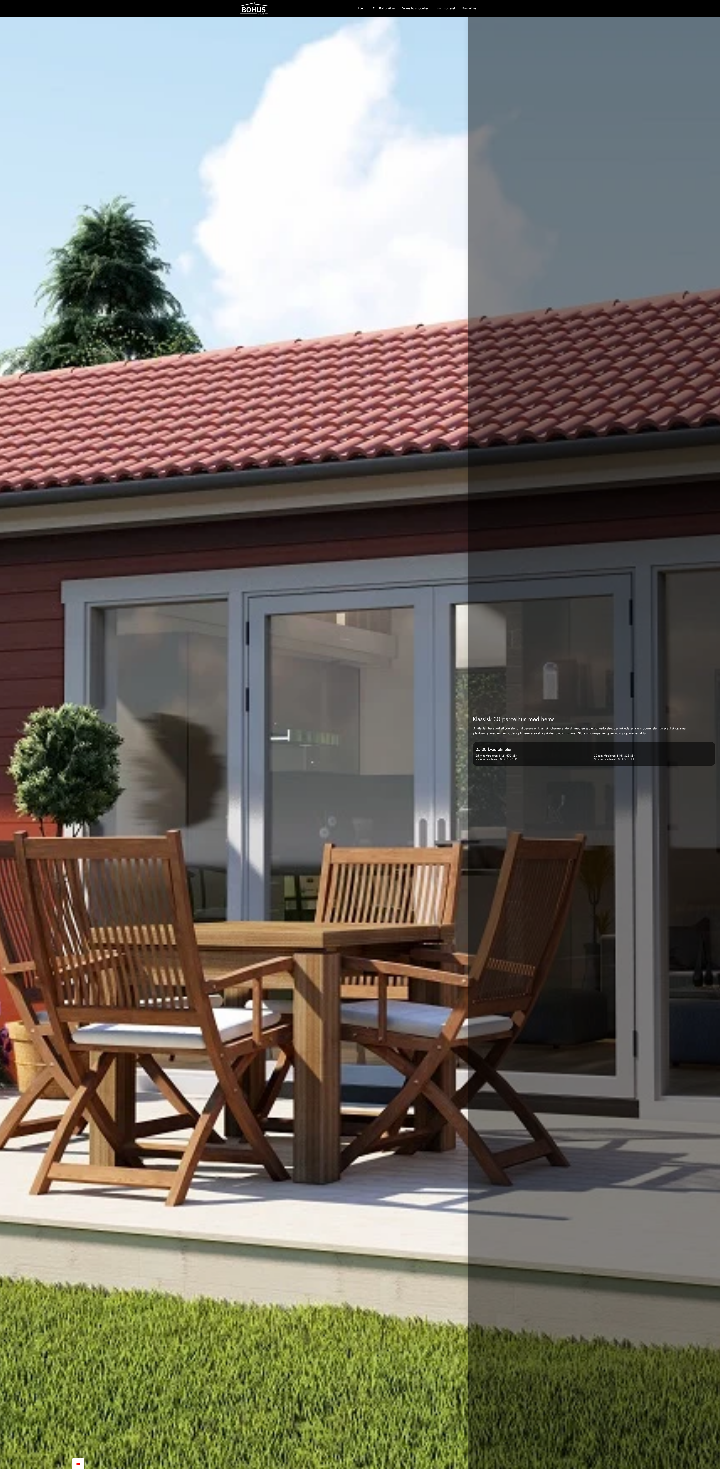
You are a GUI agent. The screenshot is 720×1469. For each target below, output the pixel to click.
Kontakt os (469, 8)
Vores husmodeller (415, 8)
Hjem (361, 8)
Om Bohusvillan (384, 8)
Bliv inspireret (445, 8)
